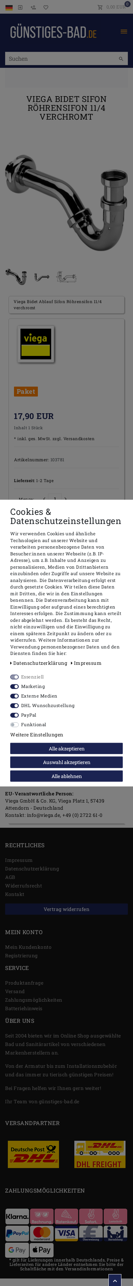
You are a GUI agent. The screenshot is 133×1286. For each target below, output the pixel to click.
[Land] (9, 7)
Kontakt (15, 894)
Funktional (33, 724)
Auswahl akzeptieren (66, 762)
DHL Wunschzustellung (48, 705)
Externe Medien (39, 695)
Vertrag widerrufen (66, 909)
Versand (15, 991)
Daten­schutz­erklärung (32, 868)
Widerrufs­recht (23, 885)
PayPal (28, 715)
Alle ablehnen (66, 776)
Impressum (19, 860)
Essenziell (32, 676)
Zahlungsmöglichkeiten (33, 1000)
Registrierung (21, 955)
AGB (10, 877)
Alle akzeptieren (67, 748)
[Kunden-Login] (20, 7)
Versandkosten (78, 438)
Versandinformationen (89, 1268)
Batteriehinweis (24, 1008)
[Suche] (121, 59)
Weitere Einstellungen (36, 734)
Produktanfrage (24, 983)
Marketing (33, 686)
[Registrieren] (33, 7)
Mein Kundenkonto (28, 947)
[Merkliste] (44, 7)
